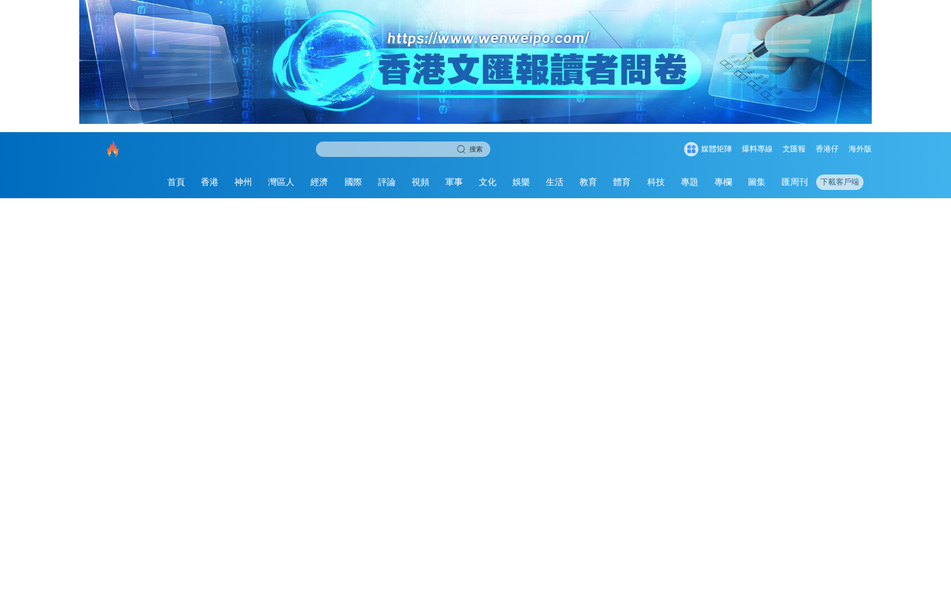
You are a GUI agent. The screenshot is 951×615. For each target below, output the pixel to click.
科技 (656, 179)
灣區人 (281, 179)
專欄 (723, 179)
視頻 (420, 179)
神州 (243, 179)
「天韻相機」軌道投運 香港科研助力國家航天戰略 (736, 377)
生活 (555, 179)
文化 (487, 179)
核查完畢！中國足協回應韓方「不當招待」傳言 (727, 453)
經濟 (319, 179)
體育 (622, 179)
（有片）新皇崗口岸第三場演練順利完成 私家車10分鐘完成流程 (746, 339)
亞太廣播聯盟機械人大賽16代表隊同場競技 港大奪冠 (740, 263)
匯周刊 (794, 179)
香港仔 (827, 147)
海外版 (860, 147)
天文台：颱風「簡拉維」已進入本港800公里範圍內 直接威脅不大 (746, 301)
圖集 (757, 179)
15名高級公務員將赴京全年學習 (712, 226)
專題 (689, 179)
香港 (209, 179)
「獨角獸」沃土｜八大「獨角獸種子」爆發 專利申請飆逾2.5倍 (746, 415)
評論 (387, 179)
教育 (588, 179)
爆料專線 (757, 147)
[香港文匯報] (119, 180)
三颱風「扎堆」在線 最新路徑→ (701, 492)
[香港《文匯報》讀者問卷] (475, 62)
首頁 (176, 179)
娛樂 (521, 179)
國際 (353, 179)
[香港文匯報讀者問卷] (70, 550)
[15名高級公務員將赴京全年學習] (350, 358)
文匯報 (794, 147)
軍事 (454, 179)
